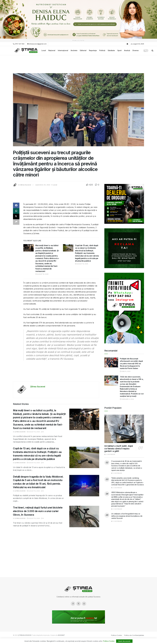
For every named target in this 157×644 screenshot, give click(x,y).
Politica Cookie (116, 635)
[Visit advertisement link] (78, 19)
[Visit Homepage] (26, 50)
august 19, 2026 (42, 274)
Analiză (127, 50)
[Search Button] (152, 50)
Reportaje (93, 50)
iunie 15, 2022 (125, 371)
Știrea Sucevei (25, 185)
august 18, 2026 (34, 491)
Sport (119, 50)
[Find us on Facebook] (73, 604)
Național (51, 50)
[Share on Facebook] (16, 205)
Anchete (74, 50)
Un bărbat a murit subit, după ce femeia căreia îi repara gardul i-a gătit (118, 448)
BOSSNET (61, 635)
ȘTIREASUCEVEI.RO (24, 635)
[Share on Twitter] (16, 216)
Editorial (83, 50)
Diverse (136, 50)
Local (43, 50)
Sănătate (111, 50)
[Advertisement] (78, 64)
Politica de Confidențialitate (134, 635)
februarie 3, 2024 (127, 399)
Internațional (63, 50)
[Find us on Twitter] (78, 604)
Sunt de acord (124, 641)
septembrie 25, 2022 (42, 185)
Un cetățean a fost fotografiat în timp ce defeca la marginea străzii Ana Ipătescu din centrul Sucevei (126, 516)
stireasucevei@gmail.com (38, 44)
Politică (102, 50)
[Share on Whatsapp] (16, 211)
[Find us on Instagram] (84, 604)
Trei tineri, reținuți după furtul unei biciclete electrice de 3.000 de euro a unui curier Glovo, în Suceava (38, 511)
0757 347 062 (19, 44)
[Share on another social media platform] (16, 222)
